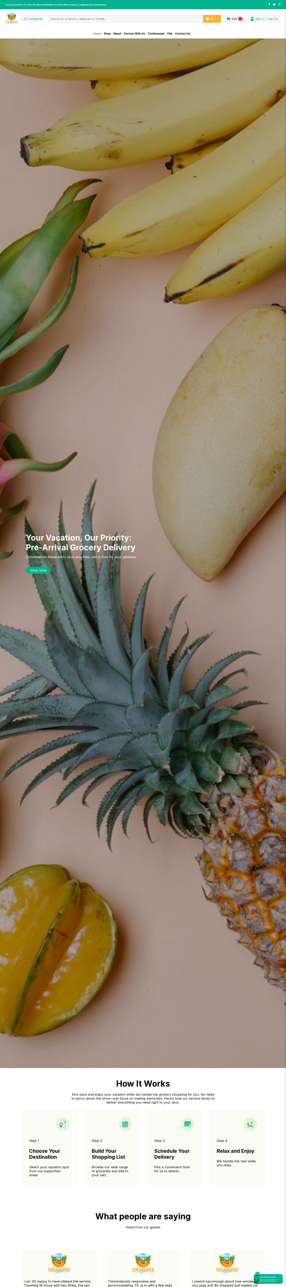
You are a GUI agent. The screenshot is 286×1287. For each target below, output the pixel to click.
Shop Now (38, 570)
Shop (107, 33)
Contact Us (182, 33)
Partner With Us (134, 33)
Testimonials (156, 33)
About (117, 33)
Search (214, 19)
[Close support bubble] (280, 1276)
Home (97, 33)
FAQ (169, 33)
